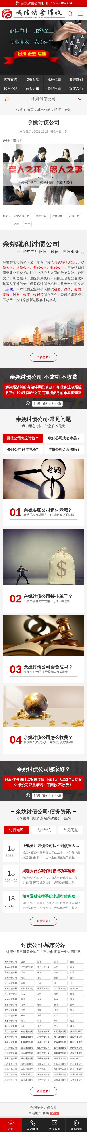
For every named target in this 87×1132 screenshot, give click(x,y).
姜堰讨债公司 (43, 1053)
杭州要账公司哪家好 (11, 1064)
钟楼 (72, 972)
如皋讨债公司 (27, 1042)
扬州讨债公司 (11, 978)
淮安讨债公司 (11, 1005)
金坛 (39, 972)
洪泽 (39, 1005)
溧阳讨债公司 (76, 1037)
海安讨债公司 (43, 1058)
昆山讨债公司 (60, 988)
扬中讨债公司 (60, 1048)
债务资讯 (32, 89)
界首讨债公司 (60, 1058)
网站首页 (10, 79)
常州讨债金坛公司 (60, 1069)
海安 (23, 1021)
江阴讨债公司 (27, 967)
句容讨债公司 (11, 1058)
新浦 (39, 994)
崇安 (56, 967)
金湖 (56, 1005)
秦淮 (56, 962)
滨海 (72, 999)
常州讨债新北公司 (27, 1074)
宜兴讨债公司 (43, 967)
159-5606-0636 (47, 403)
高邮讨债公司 (60, 1053)
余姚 (67, 110)
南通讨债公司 (11, 1021)
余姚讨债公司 (21, 216)
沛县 (39, 983)
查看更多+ (43, 921)
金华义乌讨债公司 (11, 1069)
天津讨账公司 (60, 1074)
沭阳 (23, 1010)
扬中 (39, 1015)
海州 (56, 994)
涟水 (23, 1005)
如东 (39, 1021)
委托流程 (54, 89)
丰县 (23, 983)
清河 (72, 1005)
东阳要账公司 (43, 1064)
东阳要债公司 (60, 1064)
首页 (30, 110)
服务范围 (54, 79)
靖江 (39, 1026)
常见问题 (71, 830)
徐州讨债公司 (11, 983)
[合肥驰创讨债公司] (33, 13)
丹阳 (23, 1015)
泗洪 (56, 1010)
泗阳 (39, 1010)
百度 (46, 1113)
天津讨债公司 (43, 1074)
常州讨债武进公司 (11, 1074)
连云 (23, 994)
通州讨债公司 (11, 1037)
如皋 (72, 1021)
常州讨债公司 (11, 972)
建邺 (72, 962)
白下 (39, 962)
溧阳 (23, 972)
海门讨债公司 (60, 1037)
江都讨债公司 (76, 1042)
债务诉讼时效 (43, 1069)
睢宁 (72, 983)
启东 (56, 1021)
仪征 (39, 978)
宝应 (23, 978)
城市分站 (10, 89)
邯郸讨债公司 (43, 1080)
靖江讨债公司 (43, 1048)
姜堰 (72, 1026)
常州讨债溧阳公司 (76, 1069)
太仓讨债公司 (27, 1053)
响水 (56, 999)
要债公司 (74, 216)
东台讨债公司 (27, 1031)
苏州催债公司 (76, 1080)
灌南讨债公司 (27, 1058)
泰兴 (56, 1026)
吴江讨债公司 (76, 988)
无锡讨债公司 (11, 967)
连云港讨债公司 (11, 994)
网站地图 (35, 1113)
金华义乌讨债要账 (27, 1069)
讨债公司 (16, 141)
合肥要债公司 (76, 1064)
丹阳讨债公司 (11, 1048)
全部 (27, 224)
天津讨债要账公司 (76, 1074)
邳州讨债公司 (43, 1037)
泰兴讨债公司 (11, 1042)
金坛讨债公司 (76, 1053)
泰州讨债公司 (11, 1026)
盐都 (39, 999)
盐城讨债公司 (11, 999)
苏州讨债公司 (11, 988)
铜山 (56, 983)
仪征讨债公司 (11, 1053)
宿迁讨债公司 (11, 1010)
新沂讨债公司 (76, 1048)
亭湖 (23, 999)
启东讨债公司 (60, 1042)
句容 (56, 1015)
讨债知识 (16, 830)
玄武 (23, 962)
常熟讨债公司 (27, 988)
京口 (72, 1015)
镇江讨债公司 (11, 1015)
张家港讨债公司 (43, 988)
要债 (16, 224)
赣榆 (72, 994)
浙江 (57, 110)
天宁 (56, 972)
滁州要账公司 (27, 1064)
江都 (72, 978)
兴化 (23, 1026)
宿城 (72, 1010)
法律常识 (43, 830)
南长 (72, 967)
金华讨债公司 (76, 1058)
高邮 (56, 978)
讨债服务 (40, 216)
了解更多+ (43, 357)
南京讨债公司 (11, 962)
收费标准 (32, 79)
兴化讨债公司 (11, 1031)
